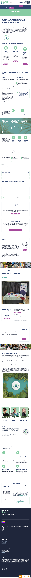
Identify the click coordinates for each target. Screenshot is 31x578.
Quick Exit (11, 7)
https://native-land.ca (20, 562)
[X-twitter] (21, 2)
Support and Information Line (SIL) (15, 24)
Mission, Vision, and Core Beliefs (8, 358)
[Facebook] (19, 2)
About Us (2, 7)
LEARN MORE (27, 403)
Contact (7, 7)
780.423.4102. (19, 502)
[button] (2, 415)
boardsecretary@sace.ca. (23, 495)
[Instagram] (22, 2)
